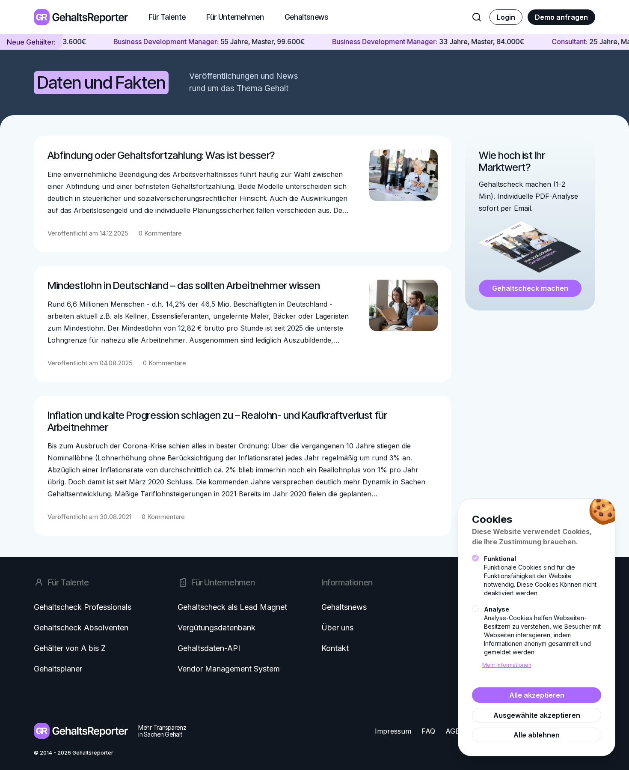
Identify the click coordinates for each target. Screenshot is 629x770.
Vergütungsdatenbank (216, 627)
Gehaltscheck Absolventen (81, 627)
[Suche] (476, 17)
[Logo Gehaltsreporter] (81, 17)
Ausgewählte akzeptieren (536, 715)
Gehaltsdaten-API (209, 648)
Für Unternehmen (235, 16)
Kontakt (335, 648)
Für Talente (167, 16)
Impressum (393, 731)
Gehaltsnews (306, 16)
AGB (452, 731)
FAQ (428, 731)
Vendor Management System (229, 668)
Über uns (337, 627)
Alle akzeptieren (536, 695)
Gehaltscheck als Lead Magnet (232, 607)
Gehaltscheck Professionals (82, 607)
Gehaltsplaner (58, 668)
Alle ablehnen (536, 735)
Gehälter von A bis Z (70, 648)
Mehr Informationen (506, 665)
